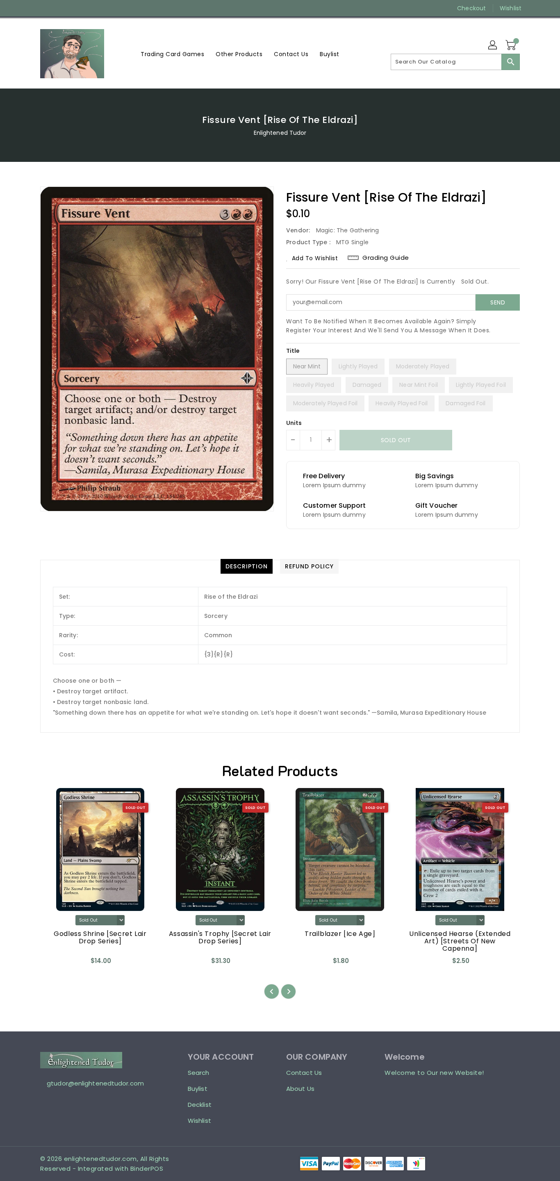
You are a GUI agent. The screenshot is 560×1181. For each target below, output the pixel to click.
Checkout (471, 8)
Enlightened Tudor (280, 133)
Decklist (200, 1104)
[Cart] (511, 45)
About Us (300, 1088)
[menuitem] (172, 53)
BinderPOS (147, 1168)
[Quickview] (53, 964)
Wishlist (510, 8)
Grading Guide (385, 258)
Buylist (197, 1088)
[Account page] (493, 45)
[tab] (247, 566)
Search (198, 1072)
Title (293, 351)
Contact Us (304, 1072)
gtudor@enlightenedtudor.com (95, 1083)
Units (294, 423)
